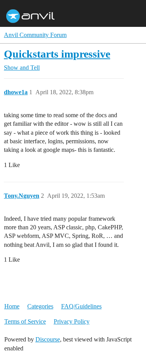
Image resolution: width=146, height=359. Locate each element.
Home (11, 306)
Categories (40, 306)
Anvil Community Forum (35, 35)
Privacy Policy (72, 321)
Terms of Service (25, 321)
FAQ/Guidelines (81, 306)
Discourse (47, 339)
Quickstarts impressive (57, 54)
